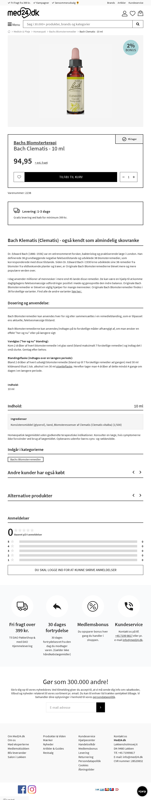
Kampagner (42, 2)
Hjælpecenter (86, 740)
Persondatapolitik (89, 761)
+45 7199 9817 (124, 635)
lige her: (77, 291)
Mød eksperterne (18, 744)
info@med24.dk (133, 640)
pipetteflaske (64, 366)
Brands (111, 2)
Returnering (85, 757)
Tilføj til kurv (70, 177)
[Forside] (9, 31)
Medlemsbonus (88, 748)
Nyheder (48, 744)
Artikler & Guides (53, 748)
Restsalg (48, 753)
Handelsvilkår (86, 744)
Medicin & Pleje (22, 31)
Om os (12, 740)
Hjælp (142, 791)
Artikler (122, 2)
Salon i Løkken (17, 757)
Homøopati (39, 31)
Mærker (48, 740)
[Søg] (137, 24)
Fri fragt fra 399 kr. (20, 2)
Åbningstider (86, 769)
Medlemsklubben (18, 748)
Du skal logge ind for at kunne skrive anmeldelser (75, 570)
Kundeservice (136, 2)
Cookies (83, 765)
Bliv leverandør (17, 753)
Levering (83, 753)
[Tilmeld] (100, 707)
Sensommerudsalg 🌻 (66, 2)
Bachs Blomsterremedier (62, 31)
